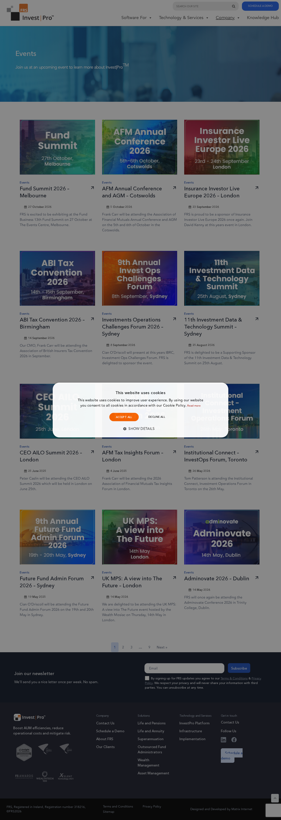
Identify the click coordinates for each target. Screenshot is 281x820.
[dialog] (140, 410)
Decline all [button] (156, 416)
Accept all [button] (124, 417)
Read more (194, 406)
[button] (140, 429)
